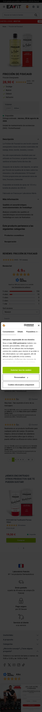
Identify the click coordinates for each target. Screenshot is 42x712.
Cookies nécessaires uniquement (21, 385)
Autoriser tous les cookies (21, 370)
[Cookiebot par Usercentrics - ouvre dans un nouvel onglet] (25, 325)
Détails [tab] (20, 331)
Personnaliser (19, 377)
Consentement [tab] (8, 331)
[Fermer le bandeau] (38, 325)
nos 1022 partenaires (18, 343)
